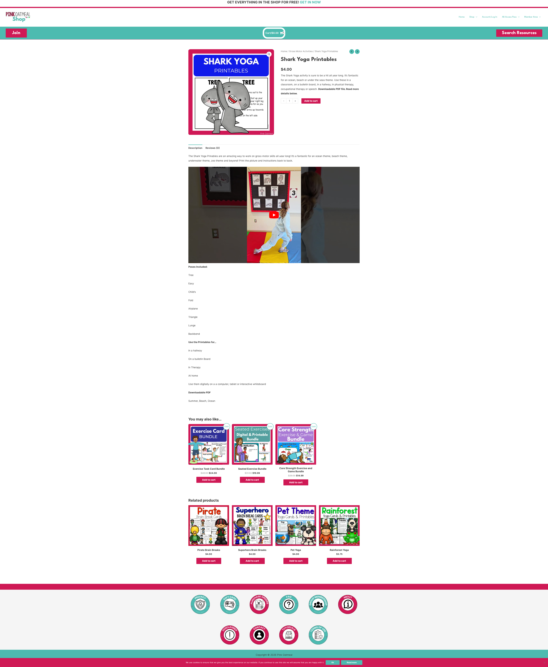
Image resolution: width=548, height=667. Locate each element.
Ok (332, 662)
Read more (352, 662)
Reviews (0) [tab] (213, 148)
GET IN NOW (310, 2)
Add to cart (311, 100)
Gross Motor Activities (301, 51)
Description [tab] (195, 148)
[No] (544, 662)
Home (284, 51)
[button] (475, 17)
